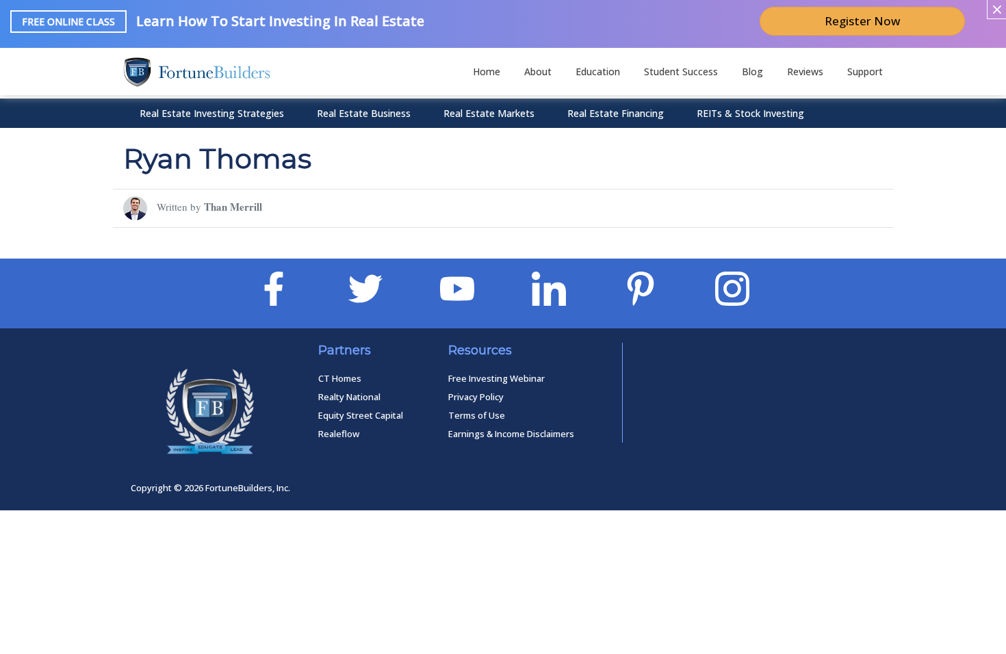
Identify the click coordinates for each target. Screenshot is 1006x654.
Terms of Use (476, 415)
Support (865, 71)
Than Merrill (233, 206)
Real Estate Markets (488, 113)
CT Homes (339, 378)
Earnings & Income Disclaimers (511, 434)
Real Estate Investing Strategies (212, 113)
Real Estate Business (364, 113)
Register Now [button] (863, 21)
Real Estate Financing (615, 113)
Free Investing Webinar (496, 378)
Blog (752, 71)
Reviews (805, 71)
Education (598, 71)
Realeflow (338, 434)
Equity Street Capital (360, 415)
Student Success (681, 71)
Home (486, 71)
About (538, 71)
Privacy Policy (476, 397)
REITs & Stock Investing (750, 113)
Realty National (349, 397)
